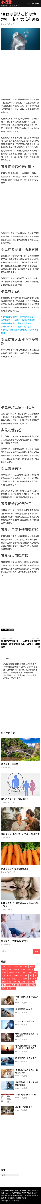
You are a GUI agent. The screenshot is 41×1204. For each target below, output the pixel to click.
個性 (21, 966)
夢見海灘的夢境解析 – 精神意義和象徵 (17, 317)
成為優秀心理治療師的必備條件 (16, 941)
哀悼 (10, 969)
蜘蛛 (13, 985)
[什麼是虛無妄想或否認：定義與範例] (7, 1034)
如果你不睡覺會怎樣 (23, 1107)
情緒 (31, 976)
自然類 (4, 985)
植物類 (14, 979)
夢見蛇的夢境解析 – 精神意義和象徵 (16, 323)
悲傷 (21, 976)
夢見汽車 (30, 969)
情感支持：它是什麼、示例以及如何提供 (20, 834)
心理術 (16, 1201)
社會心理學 (16, 982)
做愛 (26, 966)
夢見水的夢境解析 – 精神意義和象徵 (16, 326)
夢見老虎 (11, 973)
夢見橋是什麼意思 (9, 764)
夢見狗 (4, 973)
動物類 (4, 969)
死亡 (19, 979)
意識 (36, 976)
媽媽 (23, 973)
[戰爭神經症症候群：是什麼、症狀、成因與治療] (7, 1046)
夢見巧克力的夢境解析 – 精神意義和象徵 (18, 320)
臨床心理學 (30, 982)
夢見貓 (18, 973)
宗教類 (29, 973)
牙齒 (34, 979)
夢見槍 (23, 969)
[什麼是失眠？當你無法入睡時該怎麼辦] (7, 1083)
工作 (3, 976)
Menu (37, 3)
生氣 (10, 982)
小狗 (35, 973)
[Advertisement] (20, 74)
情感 (26, 976)
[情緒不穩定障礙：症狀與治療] (7, 997)
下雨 (3, 966)
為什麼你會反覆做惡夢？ (25, 1058)
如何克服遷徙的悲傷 (23, 1009)
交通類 (9, 966)
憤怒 (3, 979)
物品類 (11, 630)
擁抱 (8, 979)
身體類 (28, 985)
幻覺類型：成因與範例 (24, 1021)
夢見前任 (16, 969)
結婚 (23, 982)
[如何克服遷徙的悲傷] (7, 1009)
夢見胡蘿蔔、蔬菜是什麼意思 (14, 868)
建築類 (9, 976)
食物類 (9, 988)
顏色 (3, 988)
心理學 (15, 976)
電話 (33, 985)
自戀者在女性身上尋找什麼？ (14, 799)
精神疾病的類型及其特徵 (25, 1094)
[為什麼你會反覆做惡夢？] (7, 1058)
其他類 (32, 966)
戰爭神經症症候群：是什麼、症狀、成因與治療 (25, 1047)
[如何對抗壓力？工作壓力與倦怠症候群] (7, 1070)
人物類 (15, 966)
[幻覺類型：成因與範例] (7, 1022)
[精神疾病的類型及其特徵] (7, 1095)
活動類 (25, 979)
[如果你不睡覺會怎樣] (7, 1107)
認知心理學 (20, 985)
